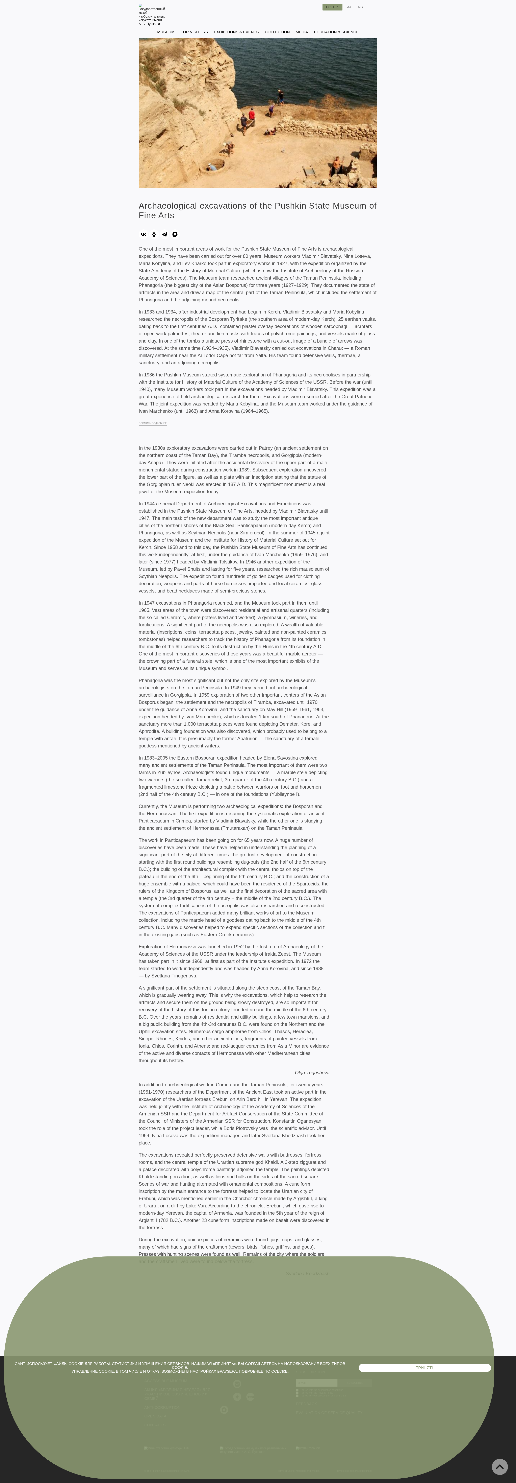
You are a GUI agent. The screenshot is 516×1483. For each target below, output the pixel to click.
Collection (277, 32)
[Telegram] (164, 234)
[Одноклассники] (154, 234)
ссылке (279, 1371)
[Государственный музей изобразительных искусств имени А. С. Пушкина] (152, 24)
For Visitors (194, 32)
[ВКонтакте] (143, 234)
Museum (166, 32)
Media (302, 32)
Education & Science (336, 32)
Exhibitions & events (236, 32)
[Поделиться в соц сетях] (372, 7)
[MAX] (175, 234)
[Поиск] (316, 7)
